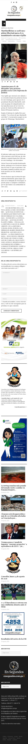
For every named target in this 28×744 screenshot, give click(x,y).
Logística (14, 739)
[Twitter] (14, 2)
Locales (16, 736)
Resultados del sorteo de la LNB (13, 639)
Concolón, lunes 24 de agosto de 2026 (12, 398)
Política (4, 736)
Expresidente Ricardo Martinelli (13, 39)
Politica (10, 28)
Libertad (4, 41)
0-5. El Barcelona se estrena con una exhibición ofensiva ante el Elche (14, 604)
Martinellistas (11, 41)
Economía (10, 736)
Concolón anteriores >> (21, 407)
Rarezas (9, 739)
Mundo (20, 736)
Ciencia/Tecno (11, 738)
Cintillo (4, 28)
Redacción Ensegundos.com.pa (9, 38)
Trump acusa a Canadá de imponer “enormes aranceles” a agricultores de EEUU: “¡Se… (14, 544)
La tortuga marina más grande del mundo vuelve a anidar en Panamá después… (13, 487)
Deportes (5, 738)
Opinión (18, 738)
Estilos (4, 739)
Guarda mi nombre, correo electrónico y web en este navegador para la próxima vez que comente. (13, 304)
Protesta (19, 41)
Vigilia (24, 41)
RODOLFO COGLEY (10, 205)
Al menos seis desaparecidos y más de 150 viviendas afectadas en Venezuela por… (13, 516)
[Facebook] (11, 2)
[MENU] (4, 23)
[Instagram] (16, 2)
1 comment (24, 191)
